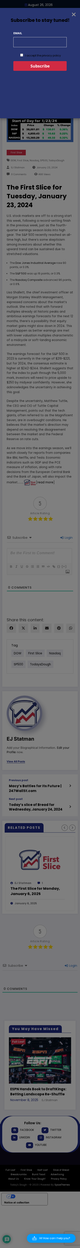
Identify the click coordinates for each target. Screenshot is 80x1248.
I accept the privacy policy (42, 55)
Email (17, 33)
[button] (51, 1238)
